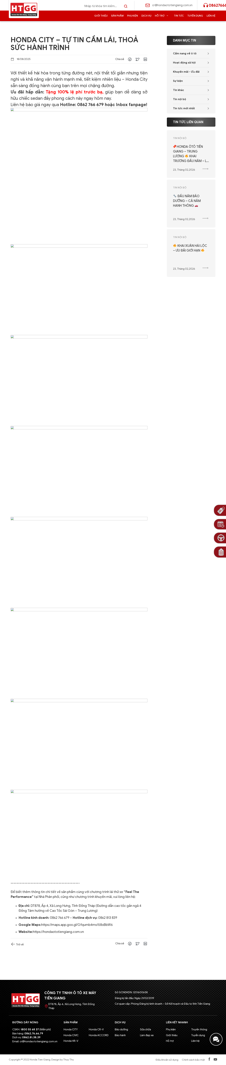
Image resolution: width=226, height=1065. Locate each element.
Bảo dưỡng (121, 1029)
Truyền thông (199, 1029)
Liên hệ (211, 15)
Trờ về (20, 944)
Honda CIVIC (71, 1035)
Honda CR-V (96, 1029)
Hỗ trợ (159, 15)
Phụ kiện (132, 15)
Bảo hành (120, 1035)
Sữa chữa (145, 1029)
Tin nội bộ (179, 99)
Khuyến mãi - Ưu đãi (186, 71)
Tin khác (178, 90)
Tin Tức (179, 15)
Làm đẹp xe (147, 1035)
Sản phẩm (117, 15)
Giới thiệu (101, 15)
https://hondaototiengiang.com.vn (58, 932)
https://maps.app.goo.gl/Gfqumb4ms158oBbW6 (77, 925)
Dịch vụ (146, 15)
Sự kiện (178, 81)
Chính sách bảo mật (193, 1059)
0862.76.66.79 (33, 1033)
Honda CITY (71, 1029)
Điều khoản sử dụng (167, 1059)
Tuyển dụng (195, 15)
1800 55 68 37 (30, 1029)
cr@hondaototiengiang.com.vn (172, 5)
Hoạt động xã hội (184, 62)
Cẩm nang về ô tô (185, 53)
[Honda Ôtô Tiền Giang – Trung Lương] (24, 9)
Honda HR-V (71, 1040)
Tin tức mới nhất (184, 108)
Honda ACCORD (99, 1035)
